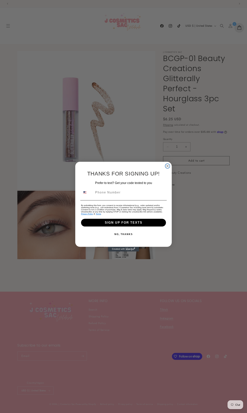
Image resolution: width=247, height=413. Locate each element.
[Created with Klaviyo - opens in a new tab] (123, 249)
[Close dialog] (167, 166)
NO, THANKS (123, 234)
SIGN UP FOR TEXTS (123, 222)
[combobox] (87, 192)
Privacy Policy (87, 214)
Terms (98, 214)
